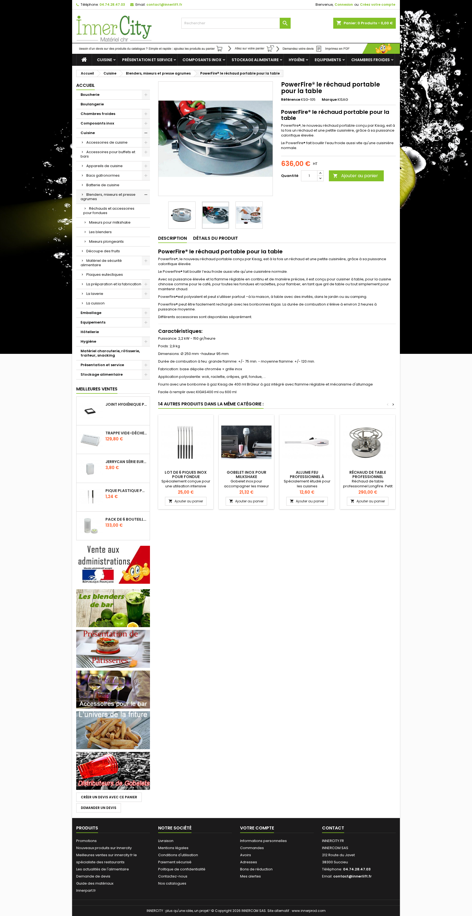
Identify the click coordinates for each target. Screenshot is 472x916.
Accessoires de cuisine (107, 142)
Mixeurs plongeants (106, 241)
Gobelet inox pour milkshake (246, 474)
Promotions (86, 840)
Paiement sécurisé (174, 862)
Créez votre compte (377, 4)
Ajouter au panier (355, 176)
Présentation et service (147, 60)
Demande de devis (93, 876)
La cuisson (95, 303)
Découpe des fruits (103, 251)
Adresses (248, 862)
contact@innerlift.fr (164, 4)
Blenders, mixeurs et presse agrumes (108, 196)
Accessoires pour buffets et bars (108, 154)
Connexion (344, 4)
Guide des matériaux (94, 883)
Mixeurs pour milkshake (110, 222)
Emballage (91, 312)
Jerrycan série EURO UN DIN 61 (126, 462)
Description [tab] (172, 238)
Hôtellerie (90, 331)
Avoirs (245, 855)
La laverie (94, 293)
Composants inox (202, 60)
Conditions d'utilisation (178, 855)
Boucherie (90, 94)
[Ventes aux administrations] (113, 564)
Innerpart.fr (86, 890)
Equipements (328, 60)
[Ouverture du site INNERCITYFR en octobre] (236, 48)
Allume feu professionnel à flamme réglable (307, 477)
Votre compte (257, 828)
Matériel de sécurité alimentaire (101, 263)
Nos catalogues (172, 883)
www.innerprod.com (309, 910)
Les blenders (100, 232)
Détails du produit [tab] (215, 238)
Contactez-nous (172, 876)
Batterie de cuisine (102, 185)
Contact (333, 828)
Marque (329, 99)
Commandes (252, 847)
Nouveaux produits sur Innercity (104, 847)
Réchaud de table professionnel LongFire (367, 477)
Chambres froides (370, 60)
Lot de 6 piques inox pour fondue (186, 474)
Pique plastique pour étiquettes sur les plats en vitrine (126, 490)
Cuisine (104, 60)
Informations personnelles (263, 840)
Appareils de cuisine (104, 165)
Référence (290, 99)
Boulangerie (92, 104)
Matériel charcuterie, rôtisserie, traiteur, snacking (110, 353)
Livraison (165, 840)
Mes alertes (250, 876)
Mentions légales (173, 847)
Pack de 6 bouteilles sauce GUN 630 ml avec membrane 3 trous (126, 519)
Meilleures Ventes (96, 389)
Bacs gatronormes (103, 175)
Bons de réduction (256, 869)
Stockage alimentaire (255, 60)
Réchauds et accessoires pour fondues (108, 210)
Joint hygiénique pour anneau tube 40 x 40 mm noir (126, 404)
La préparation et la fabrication (113, 284)
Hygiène (297, 60)
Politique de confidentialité (181, 869)
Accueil (85, 85)
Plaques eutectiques (104, 274)
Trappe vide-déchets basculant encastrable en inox (126, 433)
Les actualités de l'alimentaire (102, 869)
